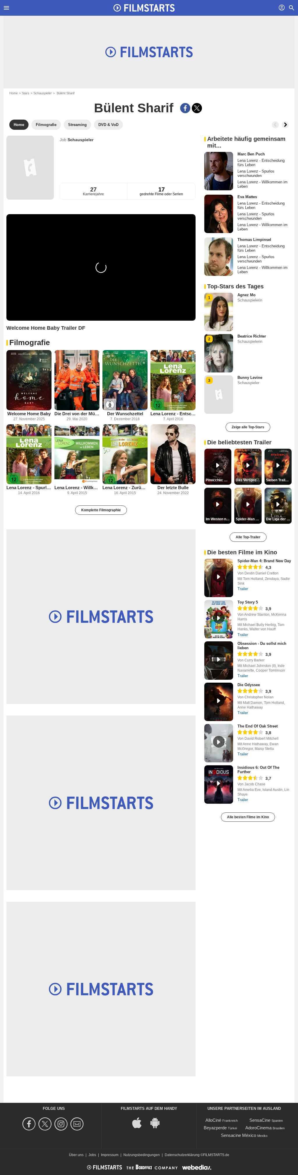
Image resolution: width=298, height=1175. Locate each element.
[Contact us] (77, 1123)
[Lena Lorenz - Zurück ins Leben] (125, 454)
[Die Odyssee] (218, 702)
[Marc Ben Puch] (218, 171)
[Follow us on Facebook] (29, 1123)
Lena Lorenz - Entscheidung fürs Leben (173, 413)
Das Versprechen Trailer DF (248, 480)
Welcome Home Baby (29, 413)
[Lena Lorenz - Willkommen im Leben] (77, 454)
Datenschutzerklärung (182, 1155)
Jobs (92, 1155)
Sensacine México (238, 1135)
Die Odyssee (248, 685)
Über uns (76, 1155)
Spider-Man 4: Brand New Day (264, 561)
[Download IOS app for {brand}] (140, 1122)
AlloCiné (213, 1120)
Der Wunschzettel (125, 413)
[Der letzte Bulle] (173, 454)
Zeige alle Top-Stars (248, 427)
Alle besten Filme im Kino (248, 817)
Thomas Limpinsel (254, 239)
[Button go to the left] (275, 124)
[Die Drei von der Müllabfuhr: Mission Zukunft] (77, 380)
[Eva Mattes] (218, 214)
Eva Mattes (247, 197)
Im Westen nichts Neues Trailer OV (218, 519)
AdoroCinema (258, 1127)
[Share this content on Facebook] (185, 108)
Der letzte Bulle (173, 487)
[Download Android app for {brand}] (158, 1122)
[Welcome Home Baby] (29, 380)
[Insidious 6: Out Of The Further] (218, 784)
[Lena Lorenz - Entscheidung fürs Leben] (173, 380)
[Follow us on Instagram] (61, 1123)
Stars (25, 93)
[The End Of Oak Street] (218, 743)
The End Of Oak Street (257, 726)
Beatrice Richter (251, 336)
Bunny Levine (249, 377)
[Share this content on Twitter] (197, 108)
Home (13, 93)
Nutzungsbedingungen (141, 1155)
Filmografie (29, 342)
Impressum (109, 1155)
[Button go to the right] (285, 124)
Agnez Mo (246, 295)
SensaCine (259, 1120)
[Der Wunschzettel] (125, 380)
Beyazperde (215, 1127)
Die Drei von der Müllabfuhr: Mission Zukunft (77, 413)
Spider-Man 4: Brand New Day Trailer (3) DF (248, 519)
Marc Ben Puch (251, 154)
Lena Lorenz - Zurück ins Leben (125, 487)
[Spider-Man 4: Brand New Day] (218, 578)
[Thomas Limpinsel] (218, 256)
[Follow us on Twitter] (45, 1123)
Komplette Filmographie (101, 510)
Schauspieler (42, 93)
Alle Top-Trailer (248, 537)
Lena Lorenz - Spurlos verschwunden (29, 487)
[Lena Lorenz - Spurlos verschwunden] (29, 454)
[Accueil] (144, 8)
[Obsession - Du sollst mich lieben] (218, 660)
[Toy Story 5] (218, 619)
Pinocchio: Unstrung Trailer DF (218, 480)
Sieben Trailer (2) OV (279, 480)
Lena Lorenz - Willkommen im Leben (77, 487)
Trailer (242, 589)
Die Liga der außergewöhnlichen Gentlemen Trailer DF (279, 519)
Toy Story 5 (247, 602)
